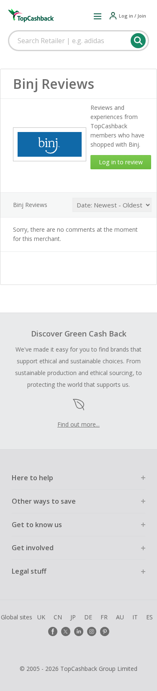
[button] (98, 16)
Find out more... (78, 424)
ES (149, 617)
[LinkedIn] (78, 631)
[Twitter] (65, 631)
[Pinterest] (104, 631)
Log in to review (121, 162)
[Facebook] (52, 631)
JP (73, 617)
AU (120, 617)
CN (58, 617)
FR (104, 617)
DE (88, 617)
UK (41, 617)
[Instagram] (91, 631)
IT (135, 617)
